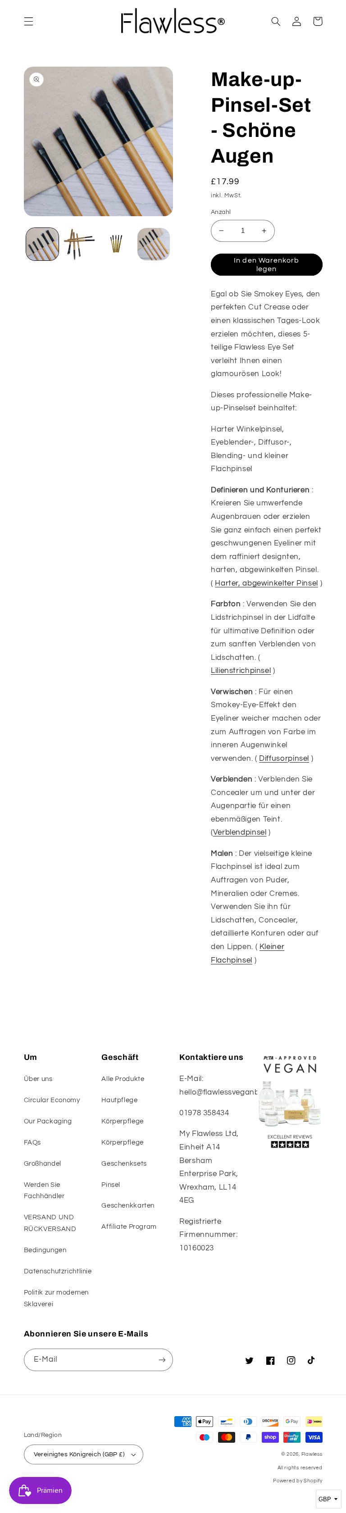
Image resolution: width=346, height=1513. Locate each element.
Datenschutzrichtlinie (58, 1271)
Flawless (312, 1454)
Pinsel (110, 1184)
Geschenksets (124, 1163)
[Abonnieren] (162, 1360)
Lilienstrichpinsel (241, 671)
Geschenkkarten (128, 1205)
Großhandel (42, 1163)
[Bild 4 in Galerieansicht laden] (153, 244)
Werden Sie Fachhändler (44, 1190)
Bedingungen (45, 1250)
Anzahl (221, 212)
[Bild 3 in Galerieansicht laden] (116, 244)
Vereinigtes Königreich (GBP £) (79, 1454)
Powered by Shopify (297, 1480)
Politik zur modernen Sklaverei (56, 1298)
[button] (28, 21)
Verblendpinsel (240, 832)
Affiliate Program (129, 1226)
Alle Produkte (122, 1079)
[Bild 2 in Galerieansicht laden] (79, 244)
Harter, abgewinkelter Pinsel (266, 583)
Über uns (38, 1079)
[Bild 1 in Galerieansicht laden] (42, 244)
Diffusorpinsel (284, 758)
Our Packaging (48, 1121)
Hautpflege (119, 1100)
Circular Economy (52, 1100)
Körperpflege (122, 1121)
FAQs (32, 1142)
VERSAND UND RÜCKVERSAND (50, 1223)
